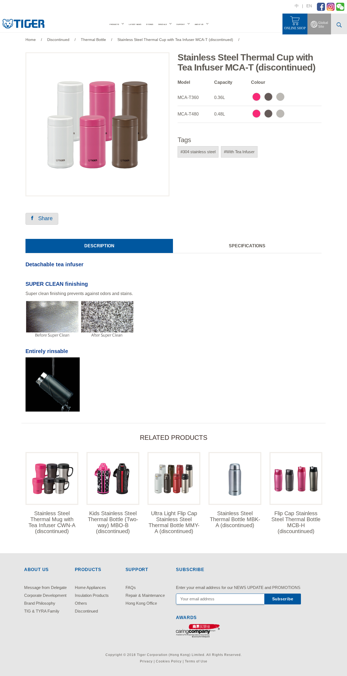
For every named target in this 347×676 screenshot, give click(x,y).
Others (81, 603)
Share (43, 218)
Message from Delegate (45, 587)
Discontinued (86, 611)
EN (309, 6)
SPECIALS (162, 24)
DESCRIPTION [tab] (99, 246)
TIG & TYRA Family (41, 611)
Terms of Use (196, 661)
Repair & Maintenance (145, 595)
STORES (149, 24)
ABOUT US (199, 24)
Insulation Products (92, 595)
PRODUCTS (114, 24)
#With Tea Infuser (239, 151)
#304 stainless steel (198, 151)
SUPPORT (180, 24)
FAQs (131, 587)
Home (30, 39)
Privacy (146, 661)
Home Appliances (90, 587)
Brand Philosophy (39, 603)
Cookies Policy (169, 661)
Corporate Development (45, 595)
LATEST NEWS (135, 24)
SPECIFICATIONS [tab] (247, 246)
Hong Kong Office (141, 603)
